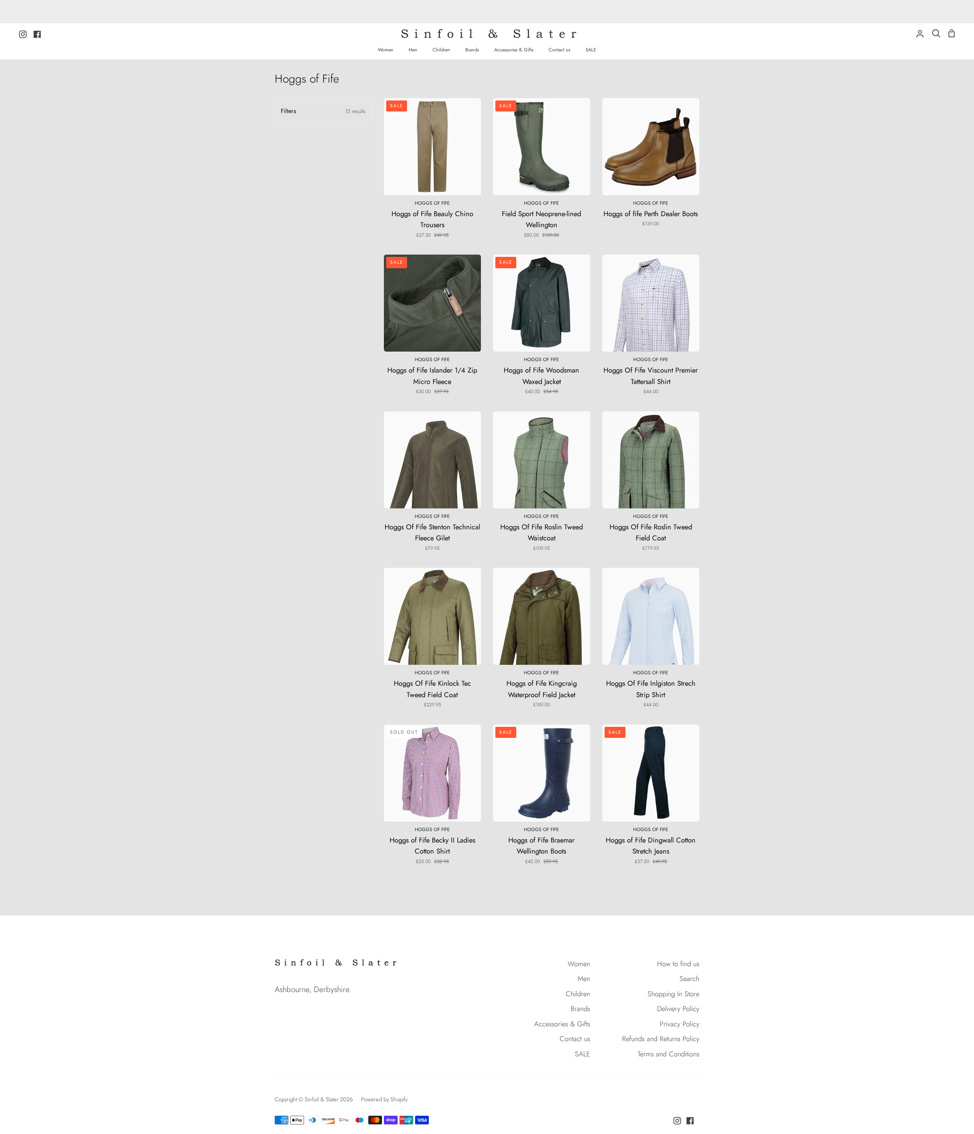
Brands (580, 1008)
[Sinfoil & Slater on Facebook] (690, 1120)
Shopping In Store (673, 994)
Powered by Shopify (384, 1099)
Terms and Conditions (668, 1054)
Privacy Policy (679, 1024)
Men (584, 978)
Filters (323, 111)
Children (578, 994)
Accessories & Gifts (562, 1024)
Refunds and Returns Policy (660, 1039)
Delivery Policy (678, 1008)
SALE (582, 1054)
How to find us (678, 964)
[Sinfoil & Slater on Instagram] (677, 1120)
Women (579, 964)
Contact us (575, 1039)
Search (689, 978)
